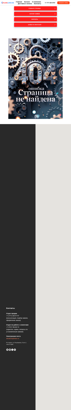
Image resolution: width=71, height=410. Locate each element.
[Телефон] (12, 350)
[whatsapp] (10, 350)
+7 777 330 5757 (50, 3)
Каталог (27, 2)
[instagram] (7, 350)
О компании (36, 2)
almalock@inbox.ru (12, 338)
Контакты (37, 3)
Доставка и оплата (25, 3)
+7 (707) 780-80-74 (12, 327)
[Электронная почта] (15, 350)
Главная (19, 2)
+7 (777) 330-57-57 (12, 316)
